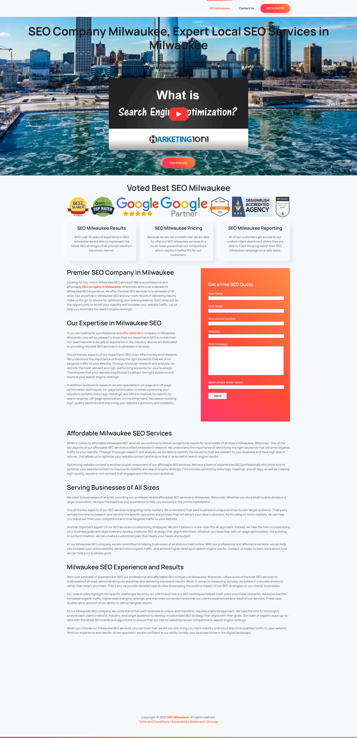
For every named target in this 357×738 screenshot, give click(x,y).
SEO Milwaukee (220, 8)
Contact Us (246, 8)
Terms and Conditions (154, 722)
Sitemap (212, 722)
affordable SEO (132, 333)
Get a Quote (178, 163)
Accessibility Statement (188, 722)
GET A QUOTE (275, 8)
